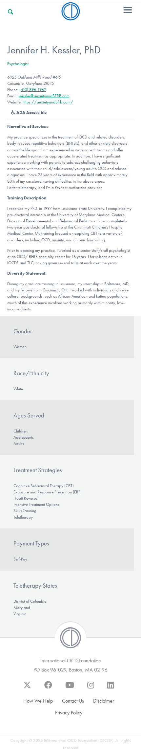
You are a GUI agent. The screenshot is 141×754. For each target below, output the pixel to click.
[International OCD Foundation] (71, 16)
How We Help (38, 701)
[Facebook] (48, 688)
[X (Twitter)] (27, 688)
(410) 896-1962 (32, 89)
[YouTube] (69, 688)
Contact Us (73, 701)
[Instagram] (90, 688)
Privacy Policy (68, 712)
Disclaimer (103, 701)
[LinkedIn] (110, 688)
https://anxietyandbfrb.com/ (48, 102)
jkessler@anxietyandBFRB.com (44, 95)
